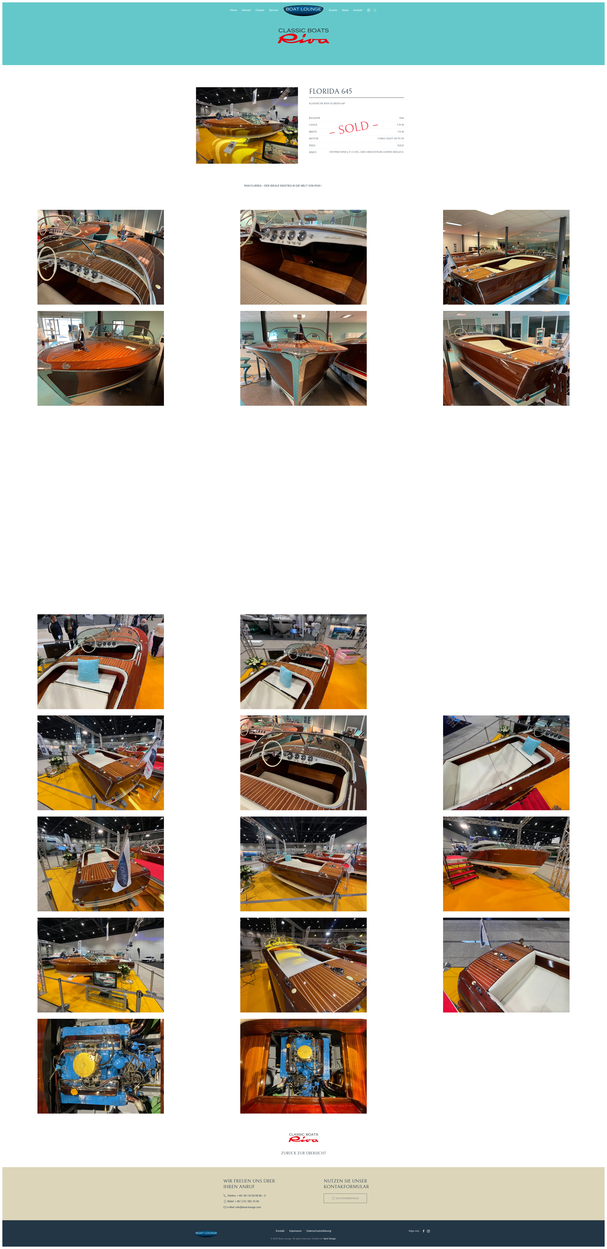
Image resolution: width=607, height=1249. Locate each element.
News (345, 10)
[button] (375, 10)
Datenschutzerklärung (319, 1231)
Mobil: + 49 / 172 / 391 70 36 (243, 1201)
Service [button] (273, 10)
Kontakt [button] (357, 10)
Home (233, 10)
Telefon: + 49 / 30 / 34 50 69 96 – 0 (246, 1195)
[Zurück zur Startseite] (303, 10)
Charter (259, 10)
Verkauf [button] (246, 10)
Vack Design (329, 1238)
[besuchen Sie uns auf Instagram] (368, 10)
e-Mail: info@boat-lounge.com (244, 1207)
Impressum (295, 1231)
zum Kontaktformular (347, 1198)
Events (333, 10)
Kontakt (280, 1231)
